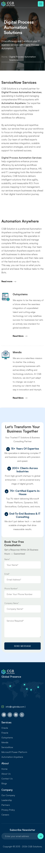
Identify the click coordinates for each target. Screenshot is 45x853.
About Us (6, 773)
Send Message (22, 646)
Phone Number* (11, 588)
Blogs (4, 783)
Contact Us (7, 778)
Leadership (6, 800)
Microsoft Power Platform (14, 752)
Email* (7, 574)
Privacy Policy (8, 809)
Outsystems (7, 737)
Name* (7, 559)
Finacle (4, 732)
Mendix (4, 742)
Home (4, 56)
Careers (5, 814)
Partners (5, 805)
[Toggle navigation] (41, 4)
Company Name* (11, 603)
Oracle (4, 728)
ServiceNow (7, 747)
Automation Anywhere (12, 757)
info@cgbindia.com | (16, 706)
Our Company (8, 795)
